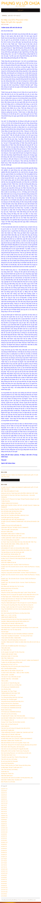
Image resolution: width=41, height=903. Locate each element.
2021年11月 (4, 801)
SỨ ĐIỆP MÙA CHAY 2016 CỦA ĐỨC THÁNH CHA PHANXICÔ (16, 738)
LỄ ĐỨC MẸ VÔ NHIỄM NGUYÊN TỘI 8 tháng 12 (13, 645)
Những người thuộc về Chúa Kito (9, 588)
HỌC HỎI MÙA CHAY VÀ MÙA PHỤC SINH (11, 511)
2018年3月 (4, 852)
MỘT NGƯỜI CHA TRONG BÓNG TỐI (10, 554)
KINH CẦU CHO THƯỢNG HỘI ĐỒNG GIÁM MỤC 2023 (15, 515)
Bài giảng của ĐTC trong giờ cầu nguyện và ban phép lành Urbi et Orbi (19, 594)
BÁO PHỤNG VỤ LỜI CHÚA (8, 781)
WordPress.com (32, 899)
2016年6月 (4, 881)
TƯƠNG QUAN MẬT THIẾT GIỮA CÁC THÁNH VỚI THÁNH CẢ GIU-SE (19, 537)
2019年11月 (4, 830)
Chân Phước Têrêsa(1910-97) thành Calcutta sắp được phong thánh (19, 744)
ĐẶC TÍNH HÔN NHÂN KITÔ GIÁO (10, 491)
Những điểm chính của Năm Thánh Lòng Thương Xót (15, 751)
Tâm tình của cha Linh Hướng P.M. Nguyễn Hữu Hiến (14, 748)
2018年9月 (4, 844)
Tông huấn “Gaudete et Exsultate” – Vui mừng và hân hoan (16, 635)
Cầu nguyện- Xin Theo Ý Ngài (9, 691)
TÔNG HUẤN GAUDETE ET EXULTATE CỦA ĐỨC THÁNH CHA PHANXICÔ (20, 660)
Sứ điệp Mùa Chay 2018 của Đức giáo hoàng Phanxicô (15, 666)
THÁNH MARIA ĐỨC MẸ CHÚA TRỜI (10, 693)
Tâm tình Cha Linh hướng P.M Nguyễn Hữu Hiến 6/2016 (15, 728)
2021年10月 (4, 803)
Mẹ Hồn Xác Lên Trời (6, 590)
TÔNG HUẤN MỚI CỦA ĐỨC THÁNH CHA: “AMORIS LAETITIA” (17, 732)
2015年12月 (4, 887)
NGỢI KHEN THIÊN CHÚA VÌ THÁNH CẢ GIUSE (13, 533)
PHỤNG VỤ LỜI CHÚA (20, 3)
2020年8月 (4, 819)
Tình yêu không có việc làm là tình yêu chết (12, 552)
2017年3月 (4, 865)
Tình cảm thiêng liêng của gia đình (10, 539)
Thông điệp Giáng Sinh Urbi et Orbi (10, 600)
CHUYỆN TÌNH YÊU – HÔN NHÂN (9, 678)
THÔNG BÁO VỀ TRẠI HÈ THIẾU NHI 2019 (12, 623)
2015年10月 (4, 891)
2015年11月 (4, 889)
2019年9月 (4, 834)
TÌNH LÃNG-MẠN (5, 648)
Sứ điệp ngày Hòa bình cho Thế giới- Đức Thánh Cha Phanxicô (17, 598)
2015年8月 (4, 896)
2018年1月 (4, 856)
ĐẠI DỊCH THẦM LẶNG (7, 531)
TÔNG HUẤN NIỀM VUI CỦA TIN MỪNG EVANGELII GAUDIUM (17, 633)
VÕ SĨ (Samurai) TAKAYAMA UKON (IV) (11, 705)
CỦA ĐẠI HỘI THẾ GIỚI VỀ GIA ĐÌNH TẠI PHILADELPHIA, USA (17, 777)
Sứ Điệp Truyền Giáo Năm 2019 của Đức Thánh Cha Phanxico (17, 607)
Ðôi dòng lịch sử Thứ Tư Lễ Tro (9, 664)
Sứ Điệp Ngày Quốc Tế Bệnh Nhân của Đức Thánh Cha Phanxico (18, 596)
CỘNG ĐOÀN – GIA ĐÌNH (7, 674)
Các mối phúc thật (6, 689)
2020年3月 (4, 823)
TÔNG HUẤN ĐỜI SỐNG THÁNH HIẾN (11, 637)
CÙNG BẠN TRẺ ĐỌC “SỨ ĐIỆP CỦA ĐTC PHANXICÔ (14, 527)
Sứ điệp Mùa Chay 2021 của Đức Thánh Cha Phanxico (15, 564)
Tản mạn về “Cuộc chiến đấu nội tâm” (11, 676)
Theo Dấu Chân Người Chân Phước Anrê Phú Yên (14, 625)
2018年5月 (4, 850)
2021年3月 (4, 809)
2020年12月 (4, 815)
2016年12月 (4, 869)
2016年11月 (4, 871)
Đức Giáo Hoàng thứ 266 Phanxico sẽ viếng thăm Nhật (15, 613)
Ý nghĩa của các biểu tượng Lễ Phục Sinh (11, 662)
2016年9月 (4, 875)
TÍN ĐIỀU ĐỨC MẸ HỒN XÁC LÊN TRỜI (11, 535)
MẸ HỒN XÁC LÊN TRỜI (7, 546)
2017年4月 (4, 863)
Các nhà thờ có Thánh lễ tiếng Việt (10, 683)
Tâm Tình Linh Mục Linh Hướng (9, 769)
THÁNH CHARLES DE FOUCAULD (9, 503)
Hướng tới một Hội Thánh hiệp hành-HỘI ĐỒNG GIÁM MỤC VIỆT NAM (19, 493)
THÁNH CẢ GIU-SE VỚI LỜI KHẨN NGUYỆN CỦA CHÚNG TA (16, 550)
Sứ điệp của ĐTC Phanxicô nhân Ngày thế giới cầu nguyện (14, 20)
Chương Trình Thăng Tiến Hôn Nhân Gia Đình (13, 722)
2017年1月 (4, 867)
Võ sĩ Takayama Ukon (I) (7, 720)
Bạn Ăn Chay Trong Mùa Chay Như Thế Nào (12, 509)
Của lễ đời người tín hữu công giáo (10, 517)
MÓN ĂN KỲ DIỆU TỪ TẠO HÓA (9, 656)
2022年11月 (4, 788)
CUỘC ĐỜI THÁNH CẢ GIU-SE (8, 562)
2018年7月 (4, 846)
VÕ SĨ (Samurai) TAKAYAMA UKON (10, 687)
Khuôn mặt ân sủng (6, 709)
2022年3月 (4, 797)
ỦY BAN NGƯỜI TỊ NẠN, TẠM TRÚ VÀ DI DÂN (13, 716)
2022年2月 (4, 799)
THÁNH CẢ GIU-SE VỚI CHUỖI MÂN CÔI (11, 525)
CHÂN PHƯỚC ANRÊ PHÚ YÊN (9, 617)
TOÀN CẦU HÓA (5, 501)
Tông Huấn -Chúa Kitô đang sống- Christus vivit (13, 640)
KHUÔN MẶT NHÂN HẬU (7, 730)
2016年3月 (4, 885)
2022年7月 (4, 792)
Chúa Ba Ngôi (4, 631)
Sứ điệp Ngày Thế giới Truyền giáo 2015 (11, 767)
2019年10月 (4, 832)
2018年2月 (4, 854)
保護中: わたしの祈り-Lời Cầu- (9, 615)
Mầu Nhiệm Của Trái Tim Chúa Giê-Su (11, 629)
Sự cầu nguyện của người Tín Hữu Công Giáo (12, 652)
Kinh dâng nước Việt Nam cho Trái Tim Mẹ (12, 586)
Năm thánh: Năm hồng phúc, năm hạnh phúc (13, 746)
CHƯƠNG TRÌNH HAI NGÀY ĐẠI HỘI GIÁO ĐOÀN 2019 (15, 621)
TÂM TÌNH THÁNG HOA (7, 658)
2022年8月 (4, 790)
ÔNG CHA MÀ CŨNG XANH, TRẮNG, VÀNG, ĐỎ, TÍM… (15, 544)
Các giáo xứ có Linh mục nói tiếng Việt (11, 685)
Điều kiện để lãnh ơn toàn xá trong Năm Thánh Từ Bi (15, 742)
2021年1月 (4, 813)
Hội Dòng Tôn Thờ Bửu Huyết (9, 699)
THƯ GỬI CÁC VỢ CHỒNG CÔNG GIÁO (11, 513)
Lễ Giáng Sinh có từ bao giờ (8, 695)
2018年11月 (4, 842)
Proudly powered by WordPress (9, 899)
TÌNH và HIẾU (4, 681)
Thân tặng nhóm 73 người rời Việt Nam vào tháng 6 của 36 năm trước (19, 627)
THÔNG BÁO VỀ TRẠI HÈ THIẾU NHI (10, 734)
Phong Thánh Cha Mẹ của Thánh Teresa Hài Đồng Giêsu (16, 765)
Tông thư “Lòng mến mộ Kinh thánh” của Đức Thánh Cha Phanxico (18, 572)
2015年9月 (4, 893)
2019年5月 (4, 838)
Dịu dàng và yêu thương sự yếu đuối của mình (13, 556)
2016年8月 (4, 877)
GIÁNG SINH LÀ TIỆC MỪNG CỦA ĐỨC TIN (12, 670)
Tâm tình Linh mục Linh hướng (9, 759)
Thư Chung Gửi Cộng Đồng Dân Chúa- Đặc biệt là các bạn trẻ (17, 605)
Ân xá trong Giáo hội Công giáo (9, 761)
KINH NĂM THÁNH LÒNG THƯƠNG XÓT (11, 740)
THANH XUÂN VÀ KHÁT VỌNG (9, 654)
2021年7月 (4, 805)
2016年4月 (4, 883)
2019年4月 (4, 840)
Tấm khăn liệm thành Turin (8, 755)
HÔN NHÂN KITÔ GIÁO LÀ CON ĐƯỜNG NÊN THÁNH (15, 548)
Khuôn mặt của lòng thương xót (9, 724)
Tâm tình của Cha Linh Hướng (9, 713)
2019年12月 (4, 828)
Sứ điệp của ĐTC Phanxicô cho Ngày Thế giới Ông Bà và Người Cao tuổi (20, 499)
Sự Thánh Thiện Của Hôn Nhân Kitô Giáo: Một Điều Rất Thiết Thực (18, 542)
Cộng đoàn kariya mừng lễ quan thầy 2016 (12, 701)
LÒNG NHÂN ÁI (5, 726)
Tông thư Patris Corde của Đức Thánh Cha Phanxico (15, 570)
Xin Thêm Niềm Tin (6, 650)
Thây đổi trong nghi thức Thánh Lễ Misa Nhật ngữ (14, 757)
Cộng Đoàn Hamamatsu (7, 763)
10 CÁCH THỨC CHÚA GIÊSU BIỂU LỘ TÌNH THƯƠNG (15, 672)
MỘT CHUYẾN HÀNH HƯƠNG (8, 668)
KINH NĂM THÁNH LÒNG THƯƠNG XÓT (11, 779)
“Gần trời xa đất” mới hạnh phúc (9, 529)
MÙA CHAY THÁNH (6, 560)
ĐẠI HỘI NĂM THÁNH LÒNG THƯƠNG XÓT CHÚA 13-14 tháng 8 (18, 718)
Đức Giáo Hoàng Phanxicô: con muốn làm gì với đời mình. (16, 753)
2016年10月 (4, 873)
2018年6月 (4, 848)
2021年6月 (4, 807)
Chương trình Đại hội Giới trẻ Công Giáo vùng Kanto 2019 (16, 619)
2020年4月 (4, 821)
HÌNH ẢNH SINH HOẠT (7, 775)
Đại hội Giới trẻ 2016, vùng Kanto (10, 703)
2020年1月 (4, 825)
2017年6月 (4, 860)
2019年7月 (4, 836)
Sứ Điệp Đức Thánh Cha (7, 773)
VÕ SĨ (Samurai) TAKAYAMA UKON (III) (11, 707)
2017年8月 (4, 858)
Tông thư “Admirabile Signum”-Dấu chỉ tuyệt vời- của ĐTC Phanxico (19, 602)
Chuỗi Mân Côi (5, 771)
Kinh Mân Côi (4, 611)
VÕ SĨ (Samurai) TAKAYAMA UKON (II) (11, 711)
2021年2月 (4, 811)
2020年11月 (4, 817)
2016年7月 (4, 879)
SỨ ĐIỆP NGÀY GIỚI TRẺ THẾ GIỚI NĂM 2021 (13, 519)
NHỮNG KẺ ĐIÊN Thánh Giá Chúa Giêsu (11, 736)
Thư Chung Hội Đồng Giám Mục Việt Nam (12, 697)
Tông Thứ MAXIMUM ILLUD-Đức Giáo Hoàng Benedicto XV (16, 609)
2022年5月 (4, 795)
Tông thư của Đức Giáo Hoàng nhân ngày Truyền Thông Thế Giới (18, 592)
